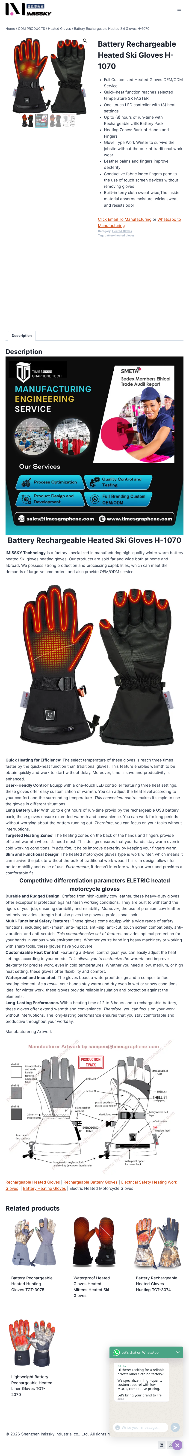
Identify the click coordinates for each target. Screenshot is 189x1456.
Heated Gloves (122, 231)
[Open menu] (179, 9)
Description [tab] (22, 335)
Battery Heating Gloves (44, 1188)
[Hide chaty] (177, 1445)
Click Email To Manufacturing (124, 219)
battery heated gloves (120, 235)
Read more (21, 1304)
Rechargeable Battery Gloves (91, 1182)
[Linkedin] (161, 1445)
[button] (85, 40)
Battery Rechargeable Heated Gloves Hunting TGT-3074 (156, 1284)
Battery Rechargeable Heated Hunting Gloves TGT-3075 (32, 1284)
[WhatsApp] (170, 1445)
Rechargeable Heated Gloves (33, 1182)
